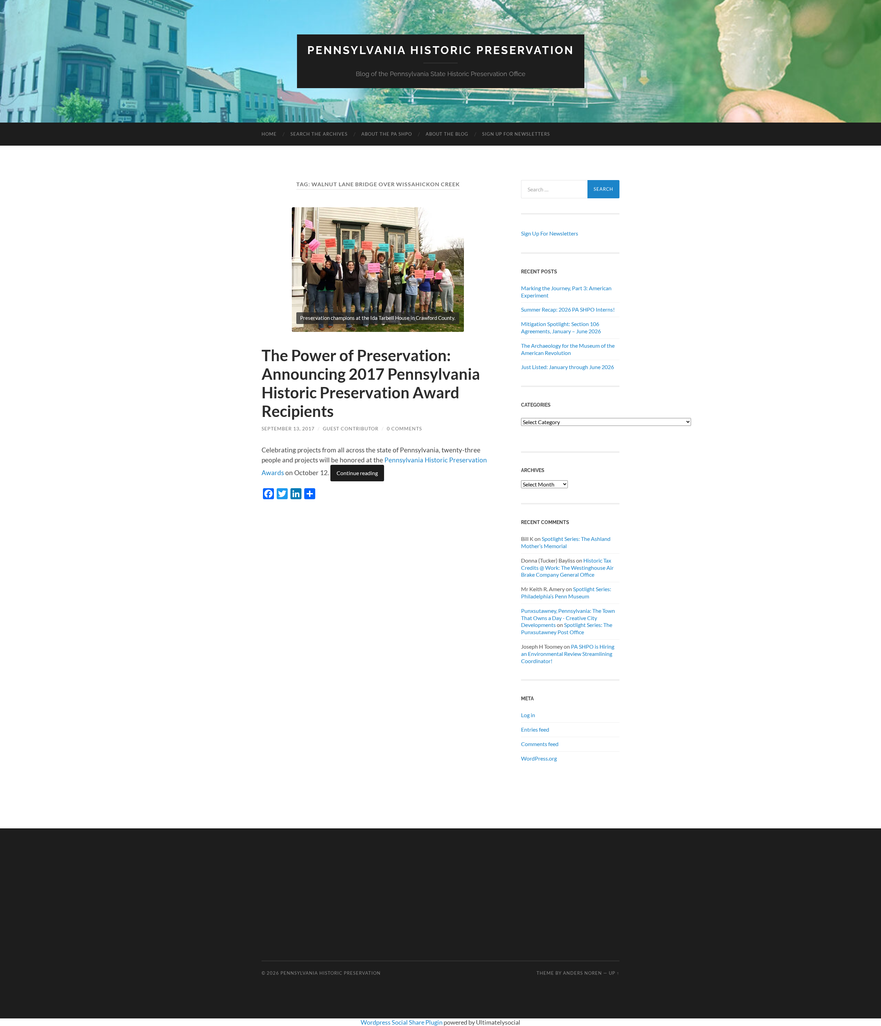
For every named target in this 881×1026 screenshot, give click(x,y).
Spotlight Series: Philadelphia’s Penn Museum (566, 592)
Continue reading (357, 473)
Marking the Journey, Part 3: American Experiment (566, 292)
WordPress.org (539, 758)
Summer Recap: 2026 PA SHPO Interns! (568, 309)
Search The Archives (319, 134)
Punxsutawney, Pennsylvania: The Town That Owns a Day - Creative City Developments (568, 617)
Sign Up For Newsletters (516, 134)
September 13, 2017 (288, 428)
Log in (528, 715)
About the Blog (447, 134)
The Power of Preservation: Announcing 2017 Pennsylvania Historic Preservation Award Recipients (371, 383)
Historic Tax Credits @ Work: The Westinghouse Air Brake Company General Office (567, 567)
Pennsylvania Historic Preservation (440, 50)
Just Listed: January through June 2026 (567, 367)
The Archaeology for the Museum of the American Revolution (568, 349)
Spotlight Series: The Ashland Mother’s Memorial (566, 542)
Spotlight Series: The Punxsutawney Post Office (566, 628)
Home (269, 134)
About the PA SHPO (386, 134)
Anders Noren (582, 973)
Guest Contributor (351, 428)
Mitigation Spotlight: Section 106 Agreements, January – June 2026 (561, 327)
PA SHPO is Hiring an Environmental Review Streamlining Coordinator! (567, 653)
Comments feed (540, 744)
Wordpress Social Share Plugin (402, 1022)
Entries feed (535, 729)
